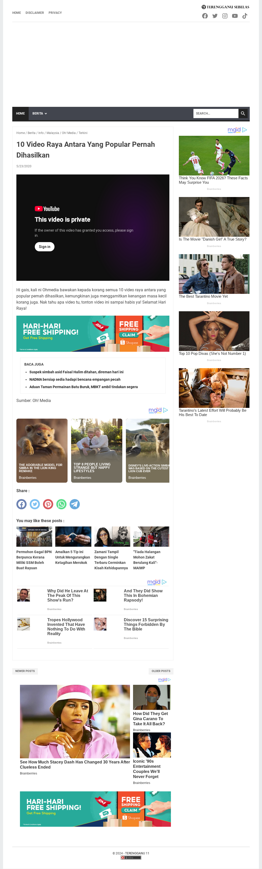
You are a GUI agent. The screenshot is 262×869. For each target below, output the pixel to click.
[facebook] (21, 504)
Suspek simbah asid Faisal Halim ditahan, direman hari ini (76, 372)
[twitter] (35, 504)
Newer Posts (25, 671)
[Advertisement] (131, 61)
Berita (37, 113)
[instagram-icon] (225, 16)
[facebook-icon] (205, 16)
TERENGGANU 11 (137, 853)
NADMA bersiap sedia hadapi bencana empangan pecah (75, 379)
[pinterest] (48, 504)
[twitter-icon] (215, 16)
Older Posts (161, 671)
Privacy (55, 13)
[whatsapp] (61, 504)
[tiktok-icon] (245, 16)
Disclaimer (35, 13)
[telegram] (75, 504)
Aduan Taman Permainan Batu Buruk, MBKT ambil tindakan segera (83, 387)
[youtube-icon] (235, 16)
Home (16, 13)
